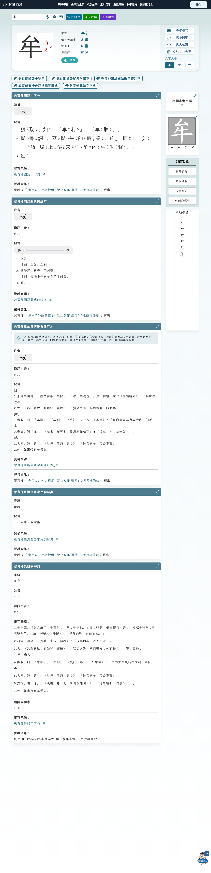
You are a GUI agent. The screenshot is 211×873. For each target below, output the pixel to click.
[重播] (185, 147)
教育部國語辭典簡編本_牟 (33, 299)
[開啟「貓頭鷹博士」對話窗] (203, 858)
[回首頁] (13, 4)
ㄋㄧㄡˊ (86, 33)
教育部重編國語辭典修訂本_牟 (36, 465)
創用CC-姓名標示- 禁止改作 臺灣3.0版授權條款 (63, 190)
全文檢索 (93, 17)
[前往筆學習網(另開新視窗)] (192, 147)
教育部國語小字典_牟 (30, 174)
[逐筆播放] (178, 147)
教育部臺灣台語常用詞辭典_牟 (36, 539)
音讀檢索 (110, 17)
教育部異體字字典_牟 (30, 723)
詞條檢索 (75, 17)
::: (1, 4)
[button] (105, 4)
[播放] (171, 147)
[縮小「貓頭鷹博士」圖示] (206, 853)
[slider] (44, 250)
